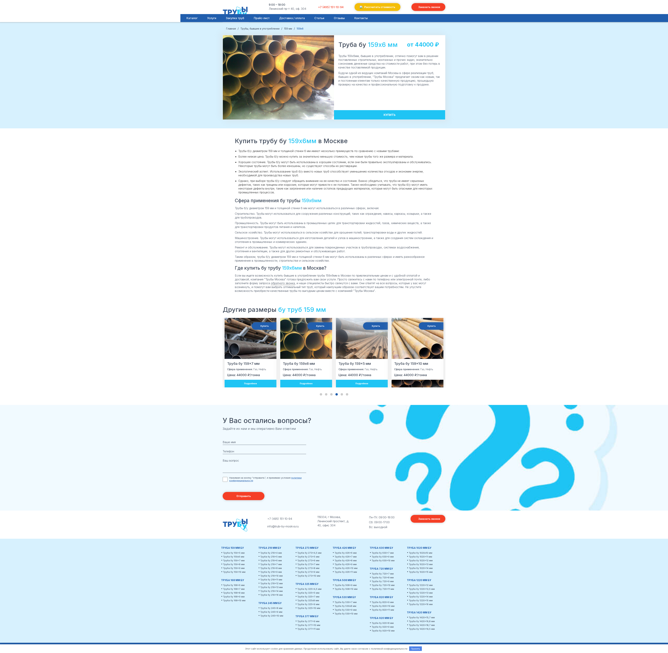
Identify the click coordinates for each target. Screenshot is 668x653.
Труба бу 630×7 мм (383, 552)
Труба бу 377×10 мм (308, 625)
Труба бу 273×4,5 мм (309, 552)
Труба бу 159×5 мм (234, 552)
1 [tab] (321, 394)
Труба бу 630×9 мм (383, 556)
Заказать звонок (429, 7)
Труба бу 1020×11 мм (420, 556)
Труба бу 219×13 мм (271, 587)
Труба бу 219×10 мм (271, 575)
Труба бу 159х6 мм (233, 556)
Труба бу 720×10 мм (383, 585)
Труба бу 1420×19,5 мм (422, 628)
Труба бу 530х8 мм (345, 606)
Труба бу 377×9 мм (308, 621)
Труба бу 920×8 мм (383, 623)
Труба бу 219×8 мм (271, 568)
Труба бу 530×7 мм (346, 602)
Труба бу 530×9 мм (346, 609)
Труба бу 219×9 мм (271, 571)
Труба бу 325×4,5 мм (309, 589)
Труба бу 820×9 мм (383, 602)
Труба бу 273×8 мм (308, 568)
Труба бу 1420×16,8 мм (422, 621)
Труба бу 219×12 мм (271, 583)
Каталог (192, 18)
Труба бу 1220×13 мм (421, 592)
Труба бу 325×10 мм (308, 608)
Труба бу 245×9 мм (271, 611)
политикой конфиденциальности (389, 648)
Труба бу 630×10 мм (383, 560)
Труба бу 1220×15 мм (421, 600)
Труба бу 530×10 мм (346, 613)
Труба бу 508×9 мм (346, 585)
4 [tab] (336, 394)
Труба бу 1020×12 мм (421, 560)
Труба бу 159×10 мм (234, 571)
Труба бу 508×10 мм (346, 589)
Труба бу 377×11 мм (308, 628)
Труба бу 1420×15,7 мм (422, 617)
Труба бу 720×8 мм (383, 577)
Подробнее (250, 383)
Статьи (319, 18)
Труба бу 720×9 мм (383, 581)
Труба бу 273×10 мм (308, 575)
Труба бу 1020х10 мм (420, 552)
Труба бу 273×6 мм (308, 560)
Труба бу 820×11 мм (383, 609)
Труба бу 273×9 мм (308, 571)
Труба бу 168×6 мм (234, 585)
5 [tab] (342, 394)
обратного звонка (283, 283)
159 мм (315, 309)
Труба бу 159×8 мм (234, 564)
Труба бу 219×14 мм (271, 591)
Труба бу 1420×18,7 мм (422, 625)
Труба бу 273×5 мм (308, 556)
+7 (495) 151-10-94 (331, 7)
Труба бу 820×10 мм (383, 606)
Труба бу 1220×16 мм (421, 604)
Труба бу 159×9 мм (234, 568)
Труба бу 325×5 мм (308, 592)
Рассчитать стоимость (379, 7)
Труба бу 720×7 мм (383, 573)
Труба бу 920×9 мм (383, 626)
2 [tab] (326, 394)
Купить (390, 115)
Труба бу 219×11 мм (271, 579)
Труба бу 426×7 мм (346, 556)
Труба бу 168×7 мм (234, 589)
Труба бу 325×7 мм (308, 596)
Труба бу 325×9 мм (308, 604)
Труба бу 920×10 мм (383, 630)
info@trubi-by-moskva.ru (283, 526)
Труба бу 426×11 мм (346, 571)
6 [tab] (347, 394)
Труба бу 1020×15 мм (421, 571)
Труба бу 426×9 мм (346, 564)
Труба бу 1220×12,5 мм (422, 589)
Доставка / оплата (292, 18)
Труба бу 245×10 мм (271, 615)
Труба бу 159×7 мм (234, 560)
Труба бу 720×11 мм (383, 589)
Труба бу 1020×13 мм (421, 564)
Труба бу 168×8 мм (234, 592)
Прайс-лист (262, 18)
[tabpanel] (250, 353)
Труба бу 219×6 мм (271, 560)
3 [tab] (331, 394)
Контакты (361, 18)
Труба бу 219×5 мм (271, 556)
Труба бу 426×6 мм (346, 552)
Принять (415, 648)
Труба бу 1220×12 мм (421, 585)
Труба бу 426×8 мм (346, 560)
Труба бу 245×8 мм (271, 608)
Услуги (211, 18)
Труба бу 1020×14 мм (421, 568)
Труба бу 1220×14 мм (421, 596)
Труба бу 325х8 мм (308, 600)
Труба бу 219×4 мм (271, 552)
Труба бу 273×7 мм (308, 564)
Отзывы (339, 18)
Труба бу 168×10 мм (234, 600)
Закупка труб (235, 18)
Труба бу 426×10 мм (346, 568)
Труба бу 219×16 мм (271, 594)
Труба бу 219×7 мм (271, 564)
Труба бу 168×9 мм (234, 596)
